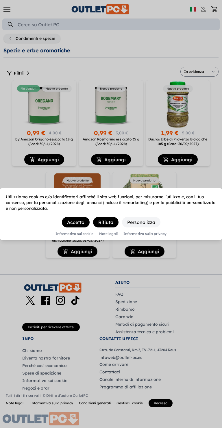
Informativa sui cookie (74, 234)
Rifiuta (105, 222)
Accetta (75, 222)
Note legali (108, 234)
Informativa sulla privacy (144, 234)
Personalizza (141, 222)
